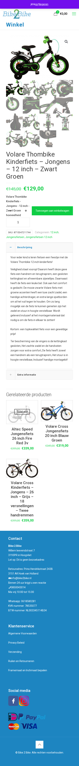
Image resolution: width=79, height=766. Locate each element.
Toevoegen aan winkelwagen (52, 210)
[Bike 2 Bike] (17, 13)
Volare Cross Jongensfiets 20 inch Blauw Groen (57, 433)
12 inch (54, 232)
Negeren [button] (43, 4)
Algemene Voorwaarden (22, 633)
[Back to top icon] (39, 744)
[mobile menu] (74, 14)
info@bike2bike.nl (21, 578)
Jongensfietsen (15, 237)
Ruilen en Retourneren (21, 661)
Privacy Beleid (16, 642)
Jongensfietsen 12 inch (38, 237)
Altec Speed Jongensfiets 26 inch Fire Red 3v (22, 436)
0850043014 (18, 587)
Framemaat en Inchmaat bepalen (27, 670)
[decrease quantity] (10, 210)
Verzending (15, 651)
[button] (66, 41)
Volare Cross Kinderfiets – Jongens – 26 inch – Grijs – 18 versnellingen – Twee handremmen (22, 499)
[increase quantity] (26, 210)
